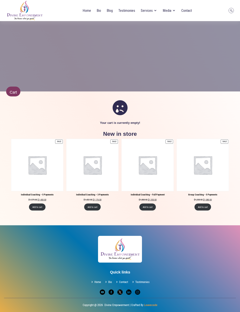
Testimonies (126, 10)
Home (87, 10)
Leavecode (150, 305)
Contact (186, 10)
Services (147, 10)
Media (167, 10)
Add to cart (37, 207)
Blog (110, 10)
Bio (99, 10)
